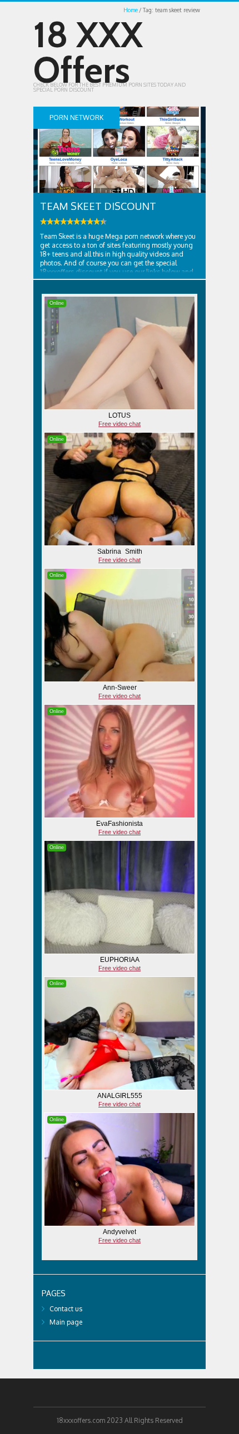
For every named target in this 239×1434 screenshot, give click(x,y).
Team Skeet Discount (98, 206)
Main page (65, 1322)
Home (130, 10)
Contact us (65, 1309)
